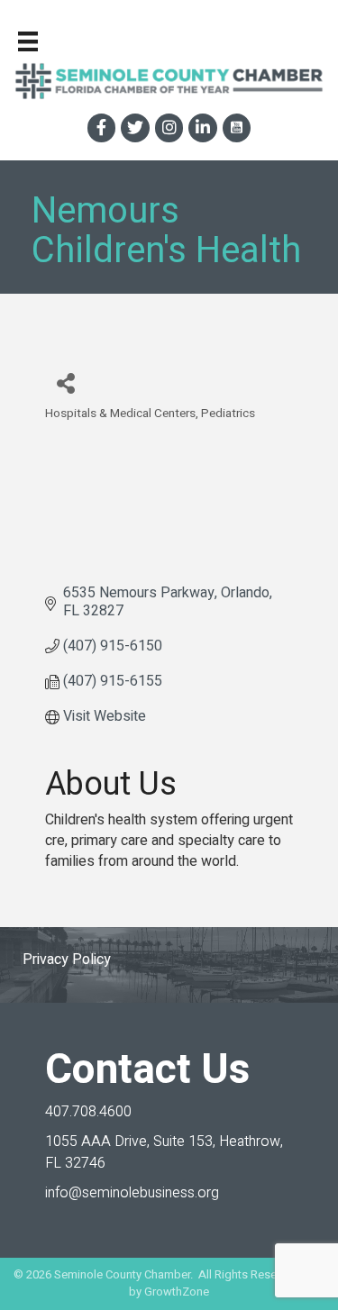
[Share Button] (65, 382)
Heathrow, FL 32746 (164, 1152)
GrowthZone (176, 1291)
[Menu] (28, 41)
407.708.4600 (88, 1112)
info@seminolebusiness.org (132, 1193)
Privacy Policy (67, 959)
